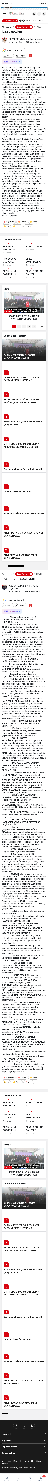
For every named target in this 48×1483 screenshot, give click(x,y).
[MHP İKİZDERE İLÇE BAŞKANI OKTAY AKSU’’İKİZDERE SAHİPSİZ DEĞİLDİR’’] (24, 439)
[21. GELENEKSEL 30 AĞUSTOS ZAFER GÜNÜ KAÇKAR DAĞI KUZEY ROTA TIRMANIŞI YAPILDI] (24, 395)
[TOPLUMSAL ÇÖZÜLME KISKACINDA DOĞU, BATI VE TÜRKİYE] (12, 261)
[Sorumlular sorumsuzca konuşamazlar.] (12, 248)
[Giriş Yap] (39, 14)
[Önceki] (20, 20)
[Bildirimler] (44, 14)
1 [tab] (13, 326)
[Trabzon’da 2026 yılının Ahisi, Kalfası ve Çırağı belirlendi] (24, 417)
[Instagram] (32, 1426)
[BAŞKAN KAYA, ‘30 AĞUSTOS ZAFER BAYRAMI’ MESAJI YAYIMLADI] (24, 372)
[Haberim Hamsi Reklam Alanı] (24, 483)
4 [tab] (29, 326)
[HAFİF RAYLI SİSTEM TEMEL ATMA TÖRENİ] (24, 506)
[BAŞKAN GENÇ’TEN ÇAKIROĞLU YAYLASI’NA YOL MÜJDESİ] (24, 307)
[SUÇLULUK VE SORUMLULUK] (12, 273)
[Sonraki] (23, 20)
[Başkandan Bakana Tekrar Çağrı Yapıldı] (24, 461)
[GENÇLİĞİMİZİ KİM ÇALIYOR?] (35, 273)
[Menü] (4, 13)
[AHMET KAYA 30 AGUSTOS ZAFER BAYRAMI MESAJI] (24, 550)
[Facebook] (16, 1426)
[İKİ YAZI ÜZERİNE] (35, 248)
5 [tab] (34, 326)
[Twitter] (24, 1426)
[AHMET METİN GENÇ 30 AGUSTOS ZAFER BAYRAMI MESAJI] (24, 528)
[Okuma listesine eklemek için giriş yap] (30, 55)
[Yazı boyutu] (33, 3)
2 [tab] (18, 326)
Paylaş (43, 3)
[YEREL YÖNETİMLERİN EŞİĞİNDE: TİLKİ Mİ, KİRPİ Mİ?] (35, 261)
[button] (34, 14)
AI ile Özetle (14, 61)
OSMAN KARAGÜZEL (19, 586)
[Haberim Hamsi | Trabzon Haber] (16, 13)
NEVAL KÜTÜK (16, 39)
